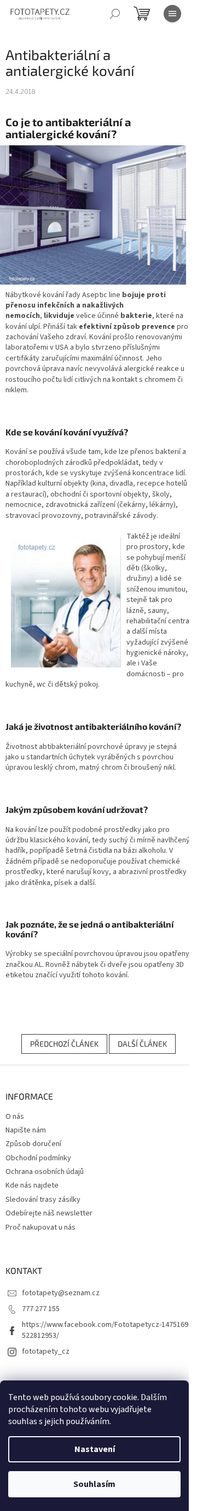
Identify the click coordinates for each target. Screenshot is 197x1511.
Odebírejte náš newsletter (48, 1213)
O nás (14, 1116)
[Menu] (172, 14)
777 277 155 (41, 1308)
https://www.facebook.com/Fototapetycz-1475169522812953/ (105, 1330)
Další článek (142, 1043)
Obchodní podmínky (38, 1158)
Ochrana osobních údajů (44, 1171)
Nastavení (94, 1449)
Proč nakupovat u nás (40, 1227)
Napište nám (25, 1130)
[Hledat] (115, 14)
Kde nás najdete (32, 1185)
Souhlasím (94, 1484)
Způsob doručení (33, 1143)
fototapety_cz (45, 1351)
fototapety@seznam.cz (61, 1293)
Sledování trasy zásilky (42, 1199)
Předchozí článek (64, 1043)
